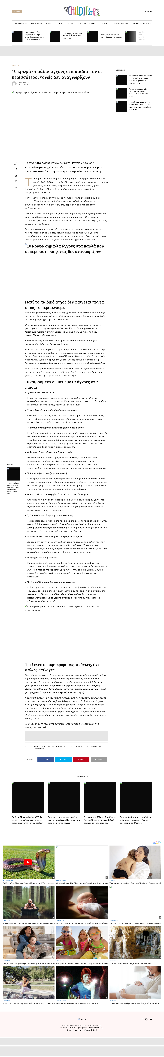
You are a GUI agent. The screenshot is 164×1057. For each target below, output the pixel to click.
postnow (59, 746)
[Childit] (82, 11)
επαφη (87, 746)
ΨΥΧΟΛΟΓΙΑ (16, 66)
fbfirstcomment (40, 746)
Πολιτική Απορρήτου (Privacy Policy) (82, 1030)
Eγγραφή (17, 11)
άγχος (66, 746)
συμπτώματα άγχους (98, 746)
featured (51, 746)
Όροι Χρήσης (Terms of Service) (90, 1027)
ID (61, 1027)
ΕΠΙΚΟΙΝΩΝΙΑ (69, 1027)
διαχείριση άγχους (76, 746)
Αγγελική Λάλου (24, 83)
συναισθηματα (39, 748)
